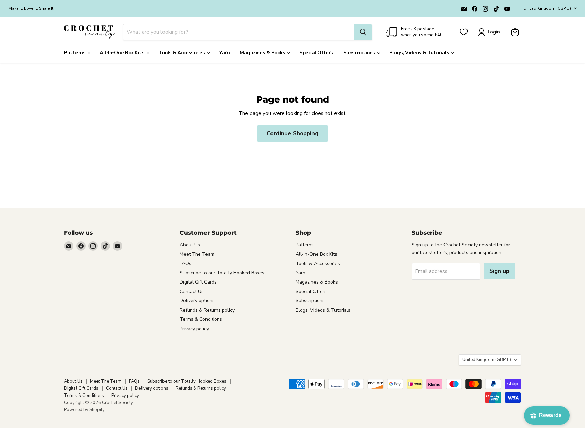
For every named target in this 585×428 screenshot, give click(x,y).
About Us (190, 245)
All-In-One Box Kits (123, 52)
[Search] (363, 32)
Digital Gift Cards (198, 282)
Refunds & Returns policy (207, 310)
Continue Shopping (292, 133)
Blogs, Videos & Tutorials (419, 52)
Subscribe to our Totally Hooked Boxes (222, 273)
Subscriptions (359, 52)
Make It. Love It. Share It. (31, 8)
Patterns (75, 52)
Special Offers (316, 52)
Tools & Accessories (182, 52)
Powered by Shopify (84, 410)
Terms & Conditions (201, 319)
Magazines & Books (263, 52)
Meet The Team (197, 254)
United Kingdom (547, 8)
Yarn (224, 52)
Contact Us (192, 291)
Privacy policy (194, 328)
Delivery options (197, 300)
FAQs (185, 263)
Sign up (499, 271)
